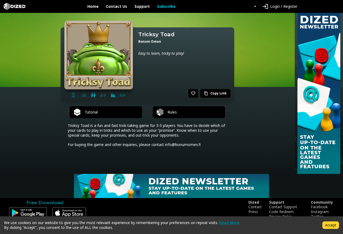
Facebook (319, 206)
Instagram (320, 211)
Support (142, 6)
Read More (229, 222)
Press (253, 211)
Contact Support (283, 206)
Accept (330, 225)
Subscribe (166, 6)
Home (93, 6)
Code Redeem (281, 211)
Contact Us (116, 6)
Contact (255, 206)
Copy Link (215, 93)
